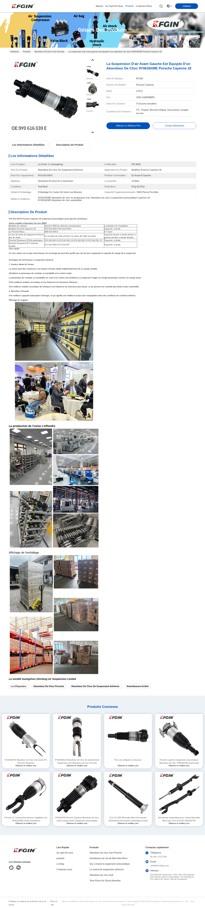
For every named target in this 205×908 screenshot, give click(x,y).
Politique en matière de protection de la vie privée (27, 903)
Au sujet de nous (64, 853)
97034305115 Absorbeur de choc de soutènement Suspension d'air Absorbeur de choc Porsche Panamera (77, 761)
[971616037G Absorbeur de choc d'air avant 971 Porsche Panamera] (26, 736)
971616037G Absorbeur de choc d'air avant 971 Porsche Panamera (26, 761)
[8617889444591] (11, 867)
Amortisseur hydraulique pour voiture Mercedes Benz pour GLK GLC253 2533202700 (179, 819)
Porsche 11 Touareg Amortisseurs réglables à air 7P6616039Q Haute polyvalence (26, 819)
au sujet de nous (114, 6)
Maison (99, 6)
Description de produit (69, 144)
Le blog (60, 864)
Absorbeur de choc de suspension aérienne (95, 686)
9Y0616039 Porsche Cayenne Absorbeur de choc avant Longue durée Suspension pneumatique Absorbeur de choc (77, 819)
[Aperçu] (24, 854)
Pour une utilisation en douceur (128, 760)
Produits (26, 51)
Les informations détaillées (28, 144)
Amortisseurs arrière (138, 686)
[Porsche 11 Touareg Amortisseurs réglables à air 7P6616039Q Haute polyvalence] (26, 794)
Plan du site (54, 903)
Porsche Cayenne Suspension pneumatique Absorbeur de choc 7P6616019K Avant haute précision (179, 761)
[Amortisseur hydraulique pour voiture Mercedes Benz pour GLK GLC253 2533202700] (179, 794)
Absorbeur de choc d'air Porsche (49, 51)
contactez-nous (144, 6)
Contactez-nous (64, 869)
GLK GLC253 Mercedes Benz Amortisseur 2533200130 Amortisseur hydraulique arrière (128, 819)
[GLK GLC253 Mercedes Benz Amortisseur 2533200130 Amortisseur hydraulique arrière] (128, 794)
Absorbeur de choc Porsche (48, 686)
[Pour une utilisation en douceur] (128, 736)
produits (129, 6)
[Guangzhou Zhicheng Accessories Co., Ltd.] (22, 6)
